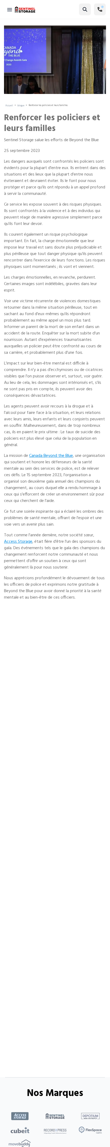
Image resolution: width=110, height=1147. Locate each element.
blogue (20, 106)
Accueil (9, 106)
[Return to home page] (25, 9)
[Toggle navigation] (9, 9)
